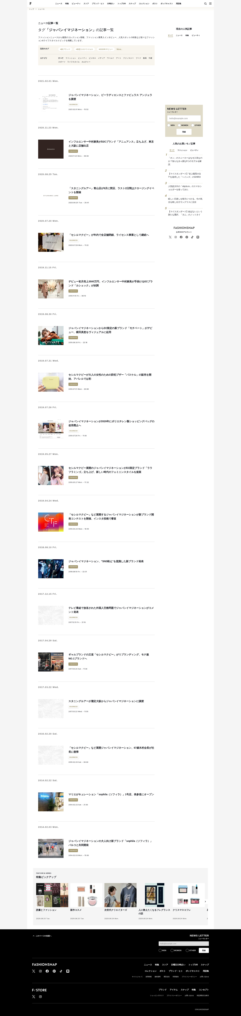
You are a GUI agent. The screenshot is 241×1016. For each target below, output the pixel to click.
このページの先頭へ (43, 936)
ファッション (71, 58)
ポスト (155, 3)
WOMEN (184, 125)
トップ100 (121, 3)
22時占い (110, 3)
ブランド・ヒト (98, 3)
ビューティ (76, 3)
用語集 (178, 3)
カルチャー (86, 62)
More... (119, 49)
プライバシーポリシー (189, 977)
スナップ (132, 3)
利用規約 (176, 977)
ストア (86, 3)
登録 (184, 132)
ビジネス (92, 58)
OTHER (198, 125)
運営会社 (167, 977)
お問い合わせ (204, 977)
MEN (173, 125)
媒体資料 (158, 977)
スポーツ (61, 62)
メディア (101, 58)
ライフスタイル (73, 62)
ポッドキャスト (167, 3)
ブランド (163, 990)
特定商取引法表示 (203, 995)
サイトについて (137, 977)
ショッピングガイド (157, 995)
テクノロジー (128, 58)
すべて (61, 58)
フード (138, 58)
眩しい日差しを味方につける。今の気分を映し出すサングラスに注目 (185, 200)
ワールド (110, 58)
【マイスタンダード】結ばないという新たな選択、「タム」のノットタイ (185, 213)
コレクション (144, 3)
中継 (150, 58)
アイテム (174, 990)
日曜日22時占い (178, 965)
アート (118, 58)
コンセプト (204, 990)
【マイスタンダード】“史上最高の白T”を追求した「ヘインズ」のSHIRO (184, 175)
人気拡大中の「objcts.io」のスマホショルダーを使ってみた (185, 188)
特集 (67, 3)
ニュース (58, 3)
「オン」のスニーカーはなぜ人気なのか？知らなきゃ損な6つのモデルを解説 (185, 161)
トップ (31, 9)
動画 (145, 58)
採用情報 (149, 977)
